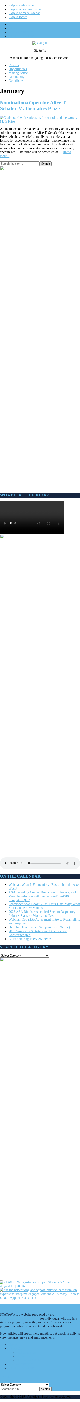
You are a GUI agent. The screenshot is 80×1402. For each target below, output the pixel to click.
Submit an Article (29, 1360)
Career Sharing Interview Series (30, 939)
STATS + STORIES (22, 1368)
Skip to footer (18, 17)
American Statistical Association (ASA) (34, 1316)
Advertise (23, 1356)
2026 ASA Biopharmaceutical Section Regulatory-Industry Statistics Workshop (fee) (43, 913)
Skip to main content (22, 5)
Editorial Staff (26, 1352)
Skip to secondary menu (25, 9)
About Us (15, 1348)
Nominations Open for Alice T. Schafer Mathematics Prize (33, 105)
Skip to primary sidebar (24, 13)
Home (13, 1344)
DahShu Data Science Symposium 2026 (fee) (39, 927)
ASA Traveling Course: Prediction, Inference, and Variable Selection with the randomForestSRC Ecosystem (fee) (42, 896)
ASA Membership (21, 1364)
